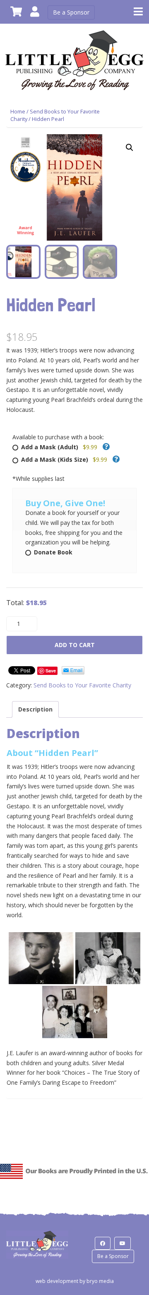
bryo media (100, 1281)
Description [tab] (35, 709)
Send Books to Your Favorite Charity (82, 685)
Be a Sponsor (71, 12)
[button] (129, 147)
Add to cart (75, 645)
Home (17, 111)
